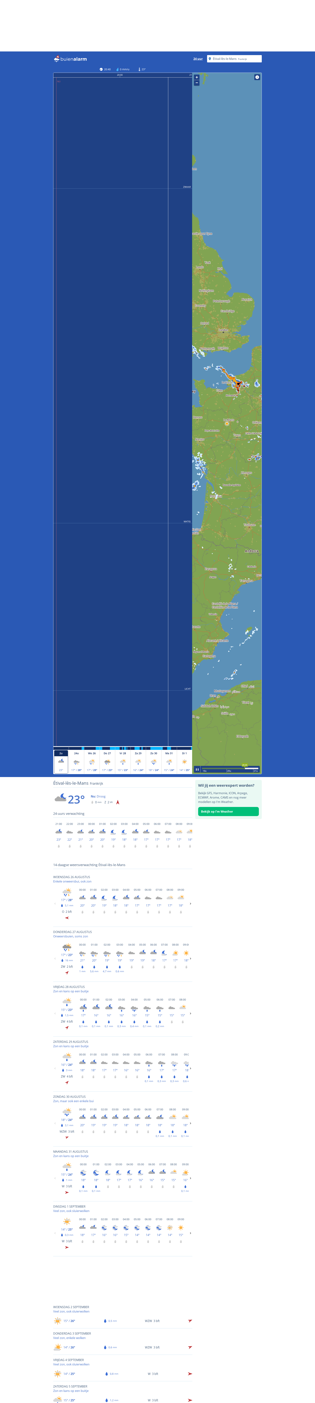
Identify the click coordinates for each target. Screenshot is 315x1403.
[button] (227, 423)
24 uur (198, 59)
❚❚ (197, 769)
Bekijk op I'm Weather (217, 812)
